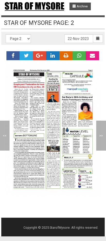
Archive (82, 6)
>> (101, 136)
